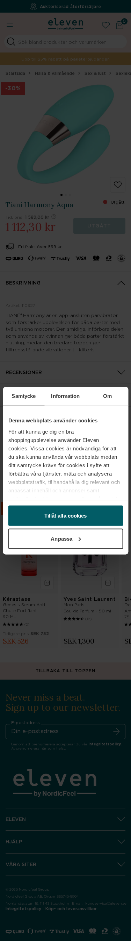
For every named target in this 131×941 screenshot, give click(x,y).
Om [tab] (107, 396)
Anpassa (61, 538)
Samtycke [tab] (24, 396)
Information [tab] (65, 396)
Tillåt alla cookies (65, 516)
